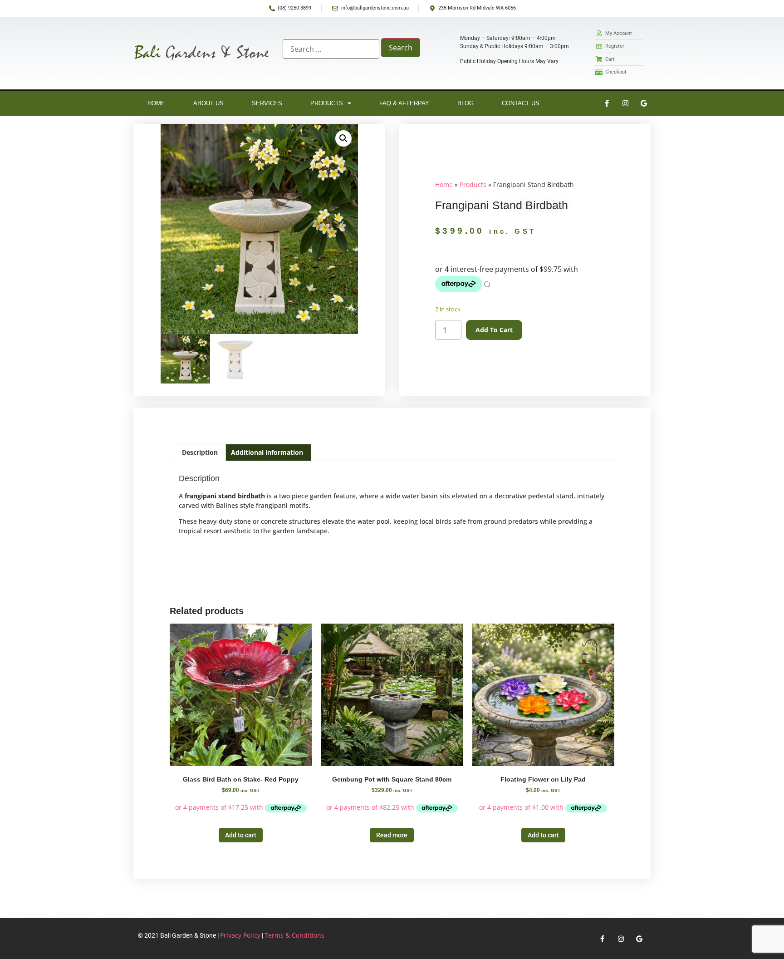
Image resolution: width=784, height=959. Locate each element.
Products (326, 103)
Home (156, 103)
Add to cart (494, 329)
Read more (391, 835)
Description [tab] (200, 452)
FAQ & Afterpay (404, 103)
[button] (343, 138)
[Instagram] (625, 103)
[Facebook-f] (606, 103)
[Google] (644, 103)
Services (267, 103)
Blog (465, 103)
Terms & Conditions (294, 935)
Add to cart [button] (240, 835)
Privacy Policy (240, 935)
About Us (208, 103)
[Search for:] (331, 49)
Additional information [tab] (267, 452)
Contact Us (520, 103)
